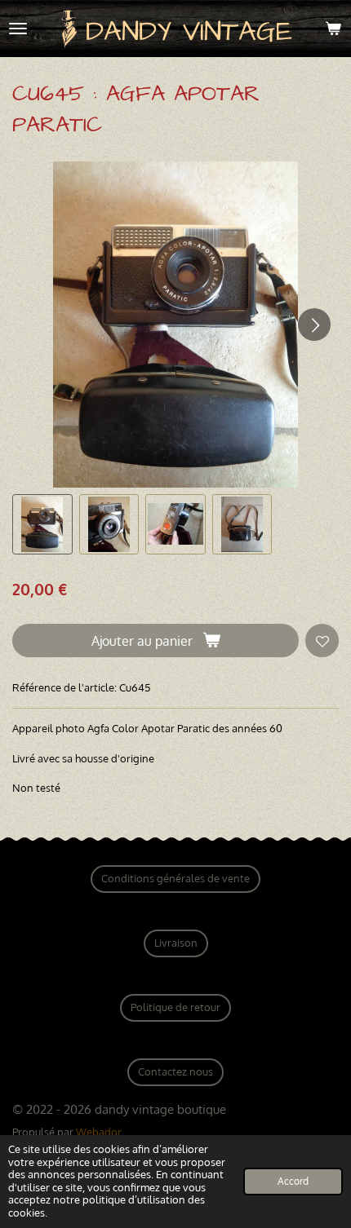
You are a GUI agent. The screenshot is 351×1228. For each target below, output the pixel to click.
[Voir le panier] (333, 28)
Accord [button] (293, 1181)
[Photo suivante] (314, 324)
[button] (42, 524)
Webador (99, 1131)
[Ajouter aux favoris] (322, 640)
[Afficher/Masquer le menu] (18, 28)
